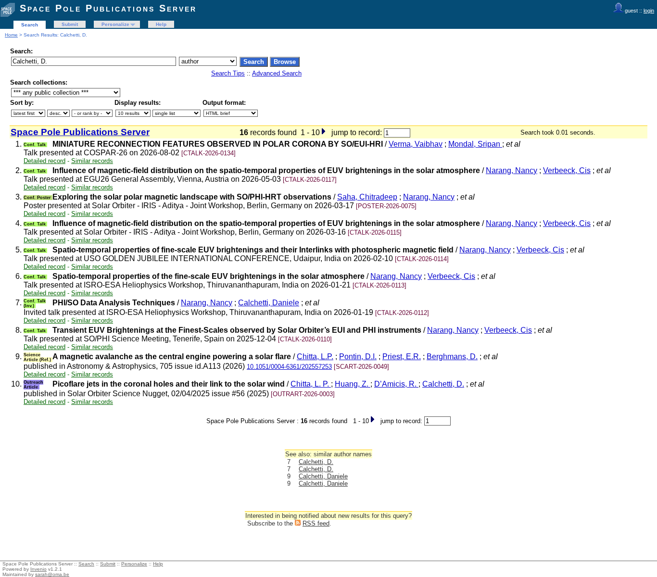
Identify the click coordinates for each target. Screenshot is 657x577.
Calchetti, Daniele (268, 303)
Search (29, 24)
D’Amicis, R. (396, 384)
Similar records (92, 160)
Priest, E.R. (401, 356)
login (649, 10)
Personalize (115, 24)
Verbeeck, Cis (567, 170)
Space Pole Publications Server (108, 8)
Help (161, 24)
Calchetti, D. (443, 384)
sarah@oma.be (52, 574)
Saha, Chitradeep (367, 197)
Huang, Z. (352, 384)
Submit (70, 24)
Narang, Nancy (511, 170)
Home (11, 35)
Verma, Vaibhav (415, 144)
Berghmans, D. (452, 356)
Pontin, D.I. (358, 356)
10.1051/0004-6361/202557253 (289, 366)
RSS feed (316, 523)
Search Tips (228, 73)
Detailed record (44, 160)
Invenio (38, 569)
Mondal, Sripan (475, 144)
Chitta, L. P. (311, 384)
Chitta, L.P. (315, 356)
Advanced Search (277, 73)
